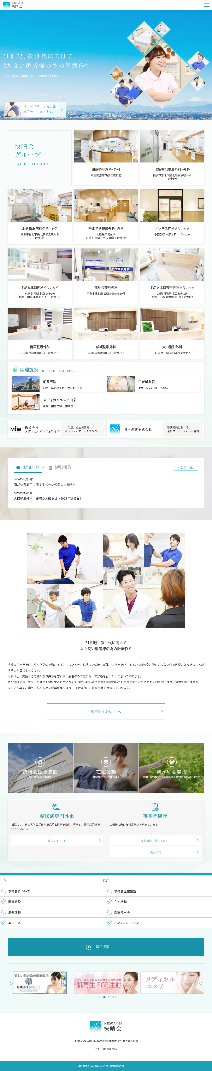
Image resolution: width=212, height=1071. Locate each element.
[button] (11, 983)
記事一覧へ (188, 467)
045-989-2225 (109, 1049)
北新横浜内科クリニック (156, 841)
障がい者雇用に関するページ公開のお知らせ (45, 484)
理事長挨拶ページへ (106, 711)
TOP (106, 880)
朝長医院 (155, 852)
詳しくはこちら (57, 841)
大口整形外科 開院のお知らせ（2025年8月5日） (48, 498)
